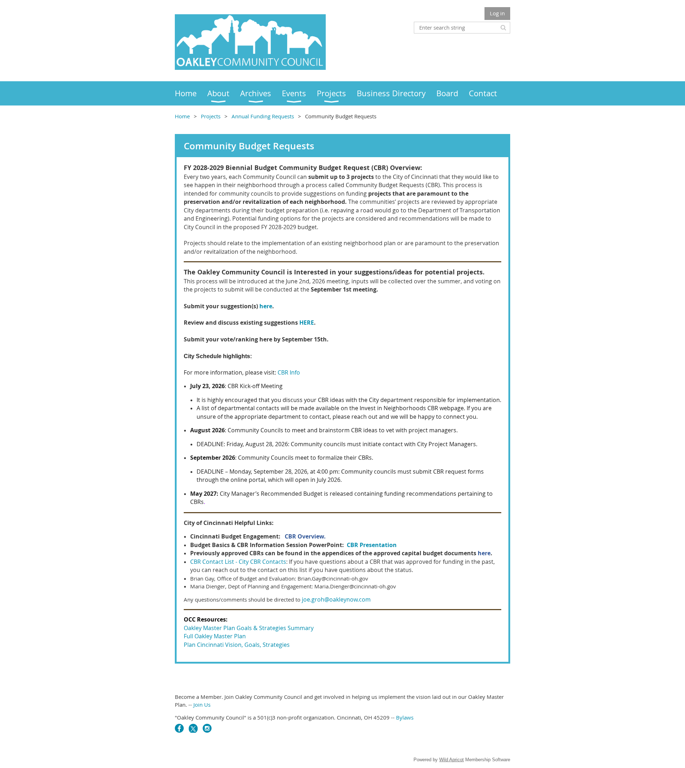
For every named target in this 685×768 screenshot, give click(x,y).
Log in (497, 13)
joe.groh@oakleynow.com (336, 599)
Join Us (201, 704)
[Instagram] (207, 728)
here (265, 306)
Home (182, 116)
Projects (210, 116)
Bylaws (404, 717)
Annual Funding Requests (263, 116)
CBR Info (289, 372)
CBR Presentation (372, 545)
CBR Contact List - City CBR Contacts (238, 562)
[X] (193, 728)
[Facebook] (179, 728)
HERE (306, 322)
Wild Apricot (451, 759)
